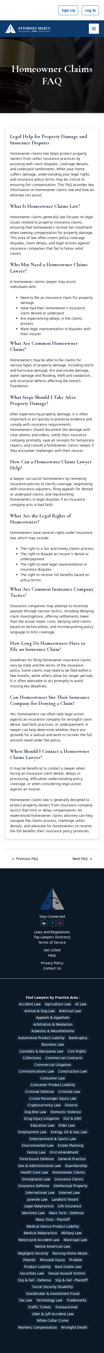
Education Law (42, 1125)
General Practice (72, 1158)
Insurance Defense (33, 1185)
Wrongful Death (74, 1327)
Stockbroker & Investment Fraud (52, 1293)
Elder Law (67, 1125)
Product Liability (37, 1266)
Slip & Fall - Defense (34, 1280)
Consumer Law (52, 1078)
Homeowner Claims (68, 1172)
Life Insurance (69, 1206)
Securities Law (32, 1273)
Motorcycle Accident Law (38, 1239)
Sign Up (68, 10)
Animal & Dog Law (39, 1010)
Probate (75, 1259)
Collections (32, 1057)
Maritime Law (33, 1212)
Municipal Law (75, 1239)
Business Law (53, 1044)
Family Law (36, 1152)
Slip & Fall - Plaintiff (71, 1280)
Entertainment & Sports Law (53, 1138)
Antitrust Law (70, 1010)
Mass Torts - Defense (66, 1212)
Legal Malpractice (39, 1206)
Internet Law (69, 1192)
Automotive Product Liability (41, 1037)
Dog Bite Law (35, 1111)
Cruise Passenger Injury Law (52, 1098)
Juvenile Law (37, 1199)
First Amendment (64, 1152)
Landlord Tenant (65, 1199)
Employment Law (32, 1131)
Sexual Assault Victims (66, 1273)
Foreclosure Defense (37, 1158)
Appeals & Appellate (52, 1017)
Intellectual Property (70, 1185)
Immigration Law (36, 1179)
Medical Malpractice (40, 1232)
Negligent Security (33, 1253)
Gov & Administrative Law (39, 1165)
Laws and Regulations (52, 931)
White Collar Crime (52, 1320)
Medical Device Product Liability (53, 1226)
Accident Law (30, 1004)
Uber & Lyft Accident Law (52, 1313)
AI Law (80, 1004)
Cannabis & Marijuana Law (41, 1051)
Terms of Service (52, 942)
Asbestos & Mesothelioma (52, 1030)
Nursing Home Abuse (70, 1253)
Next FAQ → (82, 858)
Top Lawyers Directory (52, 937)
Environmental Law (38, 1145)
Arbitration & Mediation (52, 1024)
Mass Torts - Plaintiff (52, 1219)
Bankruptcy (78, 1037)
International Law (40, 1192)
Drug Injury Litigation (41, 1118)
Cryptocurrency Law (44, 1105)
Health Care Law (34, 1172)
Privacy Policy (52, 962)
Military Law (71, 1232)
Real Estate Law (68, 1266)
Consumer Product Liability (53, 1084)
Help (52, 955)
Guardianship (76, 1165)
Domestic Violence (65, 1111)
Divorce (71, 1105)
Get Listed (52, 950)
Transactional (66, 1307)
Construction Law (72, 1071)
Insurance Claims (69, 1179)
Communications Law (36, 1071)
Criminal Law (69, 1091)
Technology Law (49, 1300)
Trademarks (76, 1300)
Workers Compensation (37, 1327)
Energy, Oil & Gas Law (69, 1131)
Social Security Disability (52, 1286)
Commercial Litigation (52, 1064)
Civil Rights (77, 1051)
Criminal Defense (39, 1091)
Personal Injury (52, 1259)
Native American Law (52, 1246)
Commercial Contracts (64, 1057)
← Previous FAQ (25, 858)
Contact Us (52, 968)
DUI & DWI (72, 1118)
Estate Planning (70, 1145)
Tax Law (25, 1300)
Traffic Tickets (39, 1307)
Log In (90, 10)
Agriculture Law (58, 1004)
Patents (29, 1259)
